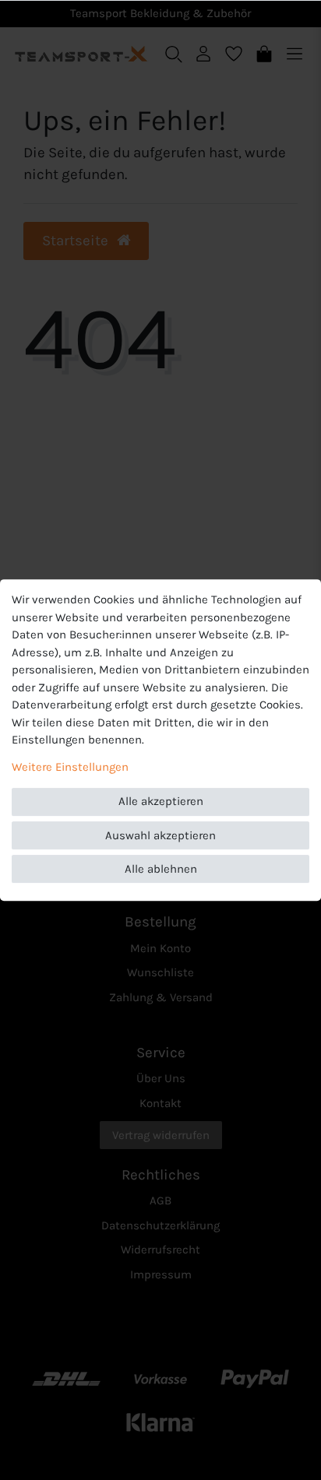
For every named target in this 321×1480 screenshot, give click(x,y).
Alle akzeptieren (160, 801)
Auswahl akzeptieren (160, 835)
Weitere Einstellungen (70, 767)
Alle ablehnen (161, 869)
